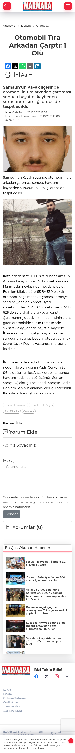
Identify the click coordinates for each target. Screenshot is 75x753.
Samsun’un (15, 68)
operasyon (14, 724)
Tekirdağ (12, 714)
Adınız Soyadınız (19, 426)
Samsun (21, 386)
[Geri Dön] (7, 6)
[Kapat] (71, 741)
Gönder (12, 495)
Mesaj (9, 442)
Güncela (28, 392)
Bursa (8, 386)
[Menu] (68, 6)
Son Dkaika (11, 392)
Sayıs (49, 386)
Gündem (36, 386)
